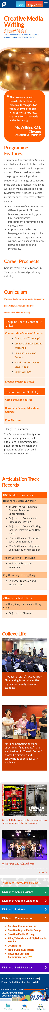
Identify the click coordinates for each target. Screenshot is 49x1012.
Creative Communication (22, 926)
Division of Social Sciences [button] (17, 967)
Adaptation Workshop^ (27, 338)
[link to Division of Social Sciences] (46, 967)
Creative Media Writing (21, 934)
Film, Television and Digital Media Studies (27, 940)
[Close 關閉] (46, 988)
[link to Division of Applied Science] (46, 892)
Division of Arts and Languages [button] (20, 900)
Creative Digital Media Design (25, 930)
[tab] (24, 882)
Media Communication (21, 949)
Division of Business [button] (13, 909)
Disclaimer (21, 981)
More (41, 872)
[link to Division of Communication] (46, 918)
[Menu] (46, 4)
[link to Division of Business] (46, 909)
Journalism (14, 945)
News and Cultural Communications (20, 955)
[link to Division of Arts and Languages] (46, 900)
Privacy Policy (8, 981)
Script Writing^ (23, 371)
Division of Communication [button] (17, 918)
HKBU (36, 978)
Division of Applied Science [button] (17, 891)
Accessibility (34, 981)
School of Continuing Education (16, 978)
